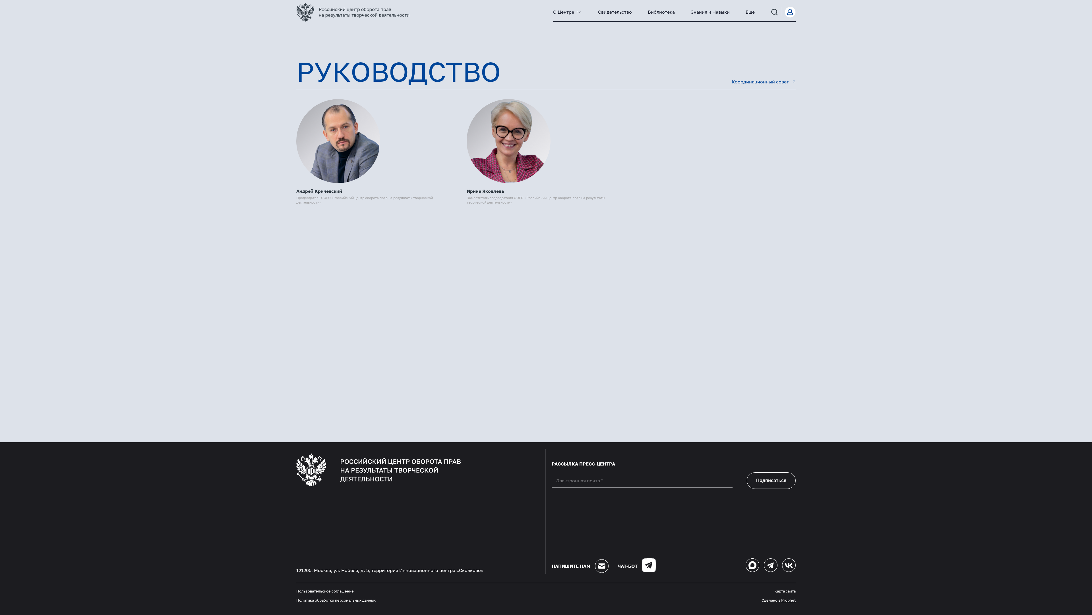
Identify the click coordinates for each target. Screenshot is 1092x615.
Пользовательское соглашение (325, 591)
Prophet (788, 600)
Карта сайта (785, 591)
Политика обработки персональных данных (336, 600)
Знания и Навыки (710, 12)
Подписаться (771, 480)
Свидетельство (615, 12)
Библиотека (661, 12)
